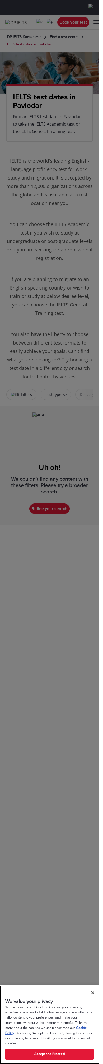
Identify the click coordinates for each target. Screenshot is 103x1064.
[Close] (93, 993)
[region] (49, 1024)
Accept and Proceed (49, 1054)
